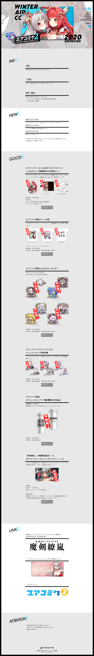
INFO (89, 12)
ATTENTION (86, 20)
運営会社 (38, 650)
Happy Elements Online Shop (49, 98)
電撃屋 (37, 101)
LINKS (88, 18)
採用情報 (55, 650)
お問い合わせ (43, 650)
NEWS (88, 14)
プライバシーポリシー (50, 650)
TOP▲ (88, 23)
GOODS (87, 16)
